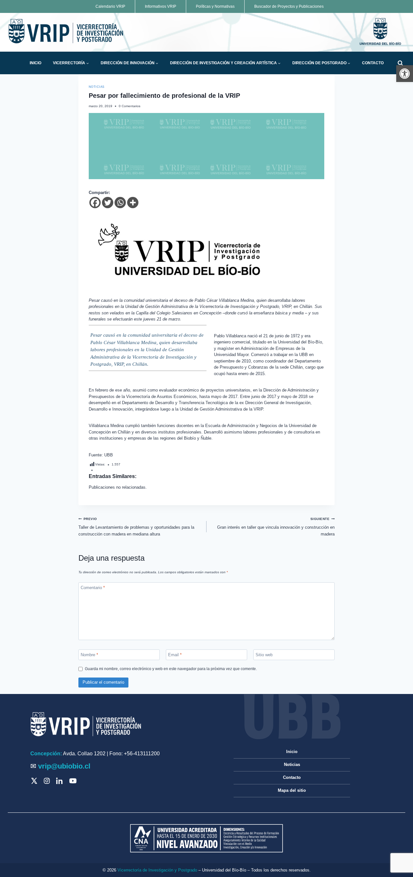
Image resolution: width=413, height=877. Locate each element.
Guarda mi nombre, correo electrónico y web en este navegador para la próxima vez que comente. (171, 669)
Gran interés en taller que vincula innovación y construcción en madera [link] (276, 526)
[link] (404, 73)
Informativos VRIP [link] (160, 6)
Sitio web (264, 654)
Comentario (93, 587)
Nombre (89, 654)
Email (175, 654)
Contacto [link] (373, 63)
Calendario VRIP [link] (110, 6)
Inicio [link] (35, 63)
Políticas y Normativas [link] (215, 6)
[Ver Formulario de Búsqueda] (400, 63)
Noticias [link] (97, 86)
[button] (87, 63)
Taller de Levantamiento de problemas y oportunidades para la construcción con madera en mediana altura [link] (136, 526)
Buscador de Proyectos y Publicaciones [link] (289, 6)
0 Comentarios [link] (129, 106)
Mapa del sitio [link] (292, 790)
